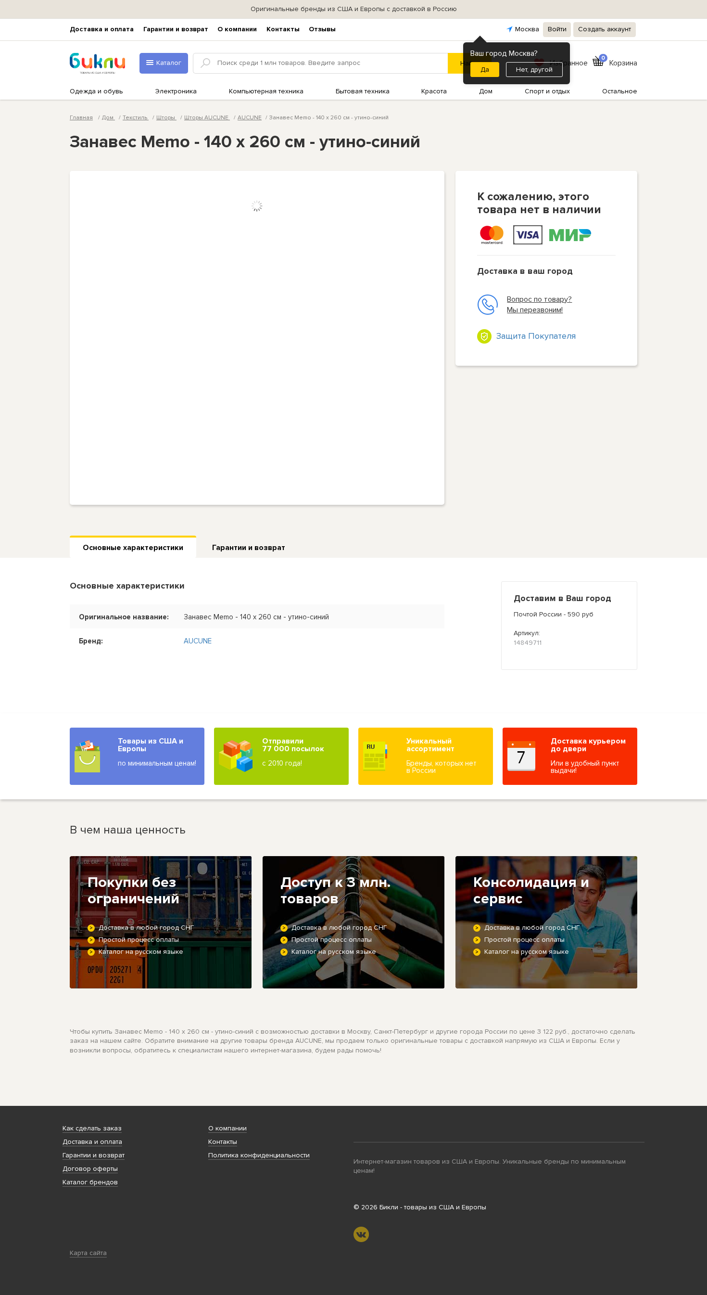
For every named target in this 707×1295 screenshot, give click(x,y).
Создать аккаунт (604, 29)
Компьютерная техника (266, 91)
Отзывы (322, 29)
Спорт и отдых (547, 91)
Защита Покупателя (536, 336)
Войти (557, 29)
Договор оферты (90, 1169)
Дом (485, 91)
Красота (434, 91)
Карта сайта (88, 1253)
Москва (527, 29)
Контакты (283, 29)
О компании (237, 29)
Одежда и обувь (96, 91)
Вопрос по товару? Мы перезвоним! (539, 305)
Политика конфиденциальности (259, 1155)
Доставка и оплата (102, 29)
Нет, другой (534, 69)
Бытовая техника (363, 91)
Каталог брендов (90, 1182)
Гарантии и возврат (175, 29)
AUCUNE (250, 117)
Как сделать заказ (92, 1128)
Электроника (176, 91)
